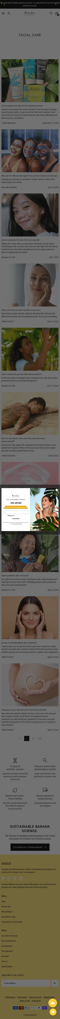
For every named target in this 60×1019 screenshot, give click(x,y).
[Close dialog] (56, 490)
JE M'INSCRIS (15, 518)
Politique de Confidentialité (17, 523)
